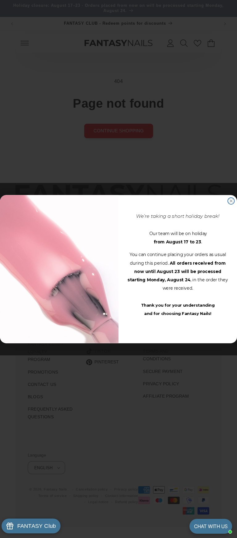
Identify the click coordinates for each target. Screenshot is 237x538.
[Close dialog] (231, 201)
